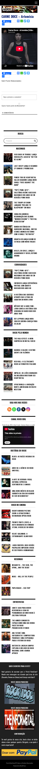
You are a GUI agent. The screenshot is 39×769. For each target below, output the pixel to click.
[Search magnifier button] (34, 140)
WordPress (23, 766)
